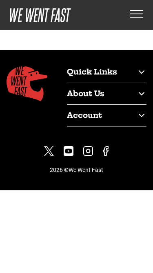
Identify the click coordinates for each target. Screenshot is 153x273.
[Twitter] (49, 151)
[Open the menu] (136, 15)
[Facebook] (106, 151)
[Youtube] (68, 151)
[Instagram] (88, 151)
